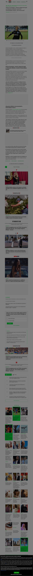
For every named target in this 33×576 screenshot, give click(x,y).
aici (5, 563)
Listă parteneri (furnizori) (3, 570)
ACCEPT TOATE (16, 572)
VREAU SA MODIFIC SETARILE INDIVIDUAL (16, 574)
